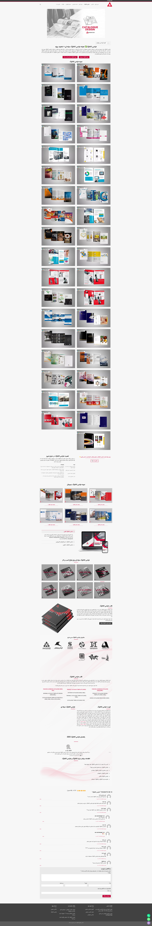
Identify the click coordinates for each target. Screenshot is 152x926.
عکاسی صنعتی (83, 721)
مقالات (63, 4)
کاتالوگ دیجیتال (83, 724)
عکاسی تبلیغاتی (91, 916)
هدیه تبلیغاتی (68, 4)
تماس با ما (58, 4)
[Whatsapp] (148, 919)
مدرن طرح (97, 4)
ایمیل (86, 884)
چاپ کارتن (80, 4)
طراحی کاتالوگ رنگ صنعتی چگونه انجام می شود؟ (67, 919)
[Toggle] (74, 531)
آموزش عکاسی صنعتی (89, 911)
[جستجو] (40, 4)
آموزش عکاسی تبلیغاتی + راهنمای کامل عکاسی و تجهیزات (67, 912)
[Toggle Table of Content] (108, 43)
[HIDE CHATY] (148, 923)
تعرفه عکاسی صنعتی (90, 913)
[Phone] (148, 915)
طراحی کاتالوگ (86, 4)
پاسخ (40, 800)
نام (110, 884)
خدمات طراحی (75, 4)
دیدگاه (109, 874)
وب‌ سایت (61, 884)
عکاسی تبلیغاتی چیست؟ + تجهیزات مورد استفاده (67, 915)
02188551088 (109, 0)
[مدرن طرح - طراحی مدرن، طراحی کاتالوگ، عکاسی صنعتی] (106, 4)
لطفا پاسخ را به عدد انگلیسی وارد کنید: (104, 890)
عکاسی (92, 4)
